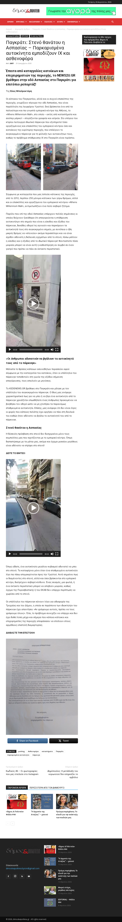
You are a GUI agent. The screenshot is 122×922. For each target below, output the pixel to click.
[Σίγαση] (52, 349)
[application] (33, 304)
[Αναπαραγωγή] (9, 349)
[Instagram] (15, 876)
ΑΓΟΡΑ (60, 22)
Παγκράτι (60, 751)
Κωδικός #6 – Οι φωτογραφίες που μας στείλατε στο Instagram (22, 773)
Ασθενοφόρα (33, 751)
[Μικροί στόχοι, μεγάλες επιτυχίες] (50, 890)
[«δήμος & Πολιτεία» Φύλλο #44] (17, 801)
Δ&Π (12, 63)
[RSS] (22, 876)
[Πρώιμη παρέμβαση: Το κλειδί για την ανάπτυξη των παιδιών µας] (67, 801)
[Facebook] (8, 876)
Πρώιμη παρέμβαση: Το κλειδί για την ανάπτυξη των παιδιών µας (67, 814)
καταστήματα (47, 751)
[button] (112, 21)
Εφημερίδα (72, 22)
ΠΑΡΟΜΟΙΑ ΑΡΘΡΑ (17, 788)
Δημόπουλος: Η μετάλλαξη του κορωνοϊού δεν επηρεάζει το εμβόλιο (62, 774)
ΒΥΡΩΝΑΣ (20, 22)
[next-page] (12, 823)
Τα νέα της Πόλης (37, 36)
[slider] (30, 349)
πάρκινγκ (36, 755)
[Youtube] (28, 876)
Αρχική (10, 22)
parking (21, 751)
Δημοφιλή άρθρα (22, 29)
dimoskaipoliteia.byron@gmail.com (22, 868)
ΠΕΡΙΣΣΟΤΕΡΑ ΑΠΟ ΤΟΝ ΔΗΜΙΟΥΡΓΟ (47, 788)
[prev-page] (8, 823)
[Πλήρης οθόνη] (56, 349)
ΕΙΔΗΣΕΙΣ (48, 22)
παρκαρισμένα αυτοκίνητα (18, 755)
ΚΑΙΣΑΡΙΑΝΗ (34, 22)
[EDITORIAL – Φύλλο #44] (50, 902)
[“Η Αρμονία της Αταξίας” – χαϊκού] (42, 801)
